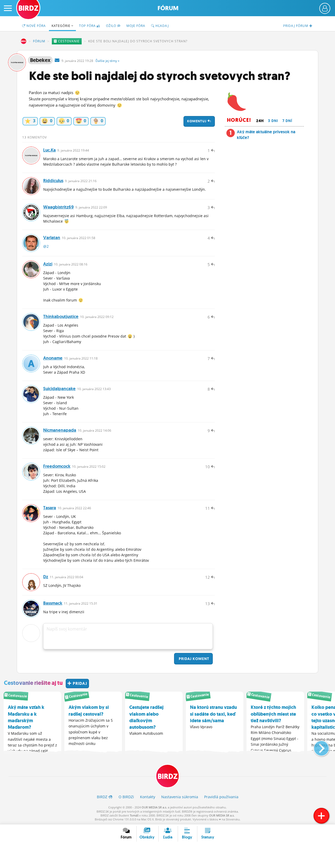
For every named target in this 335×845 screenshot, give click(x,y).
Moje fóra (135, 26)
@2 (46, 246)
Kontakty (147, 796)
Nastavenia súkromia (179, 796)
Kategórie (61, 26)
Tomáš (134, 815)
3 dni (273, 120)
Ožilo (111, 26)
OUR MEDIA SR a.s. (154, 807)
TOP (87, 26)
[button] (317, 746)
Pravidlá (221, 796)
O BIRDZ (126, 796)
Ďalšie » (107, 61)
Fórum (168, 8)
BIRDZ (23, 41)
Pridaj (193, 658)
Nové (35, 26)
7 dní (287, 120)
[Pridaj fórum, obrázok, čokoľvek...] (321, 816)
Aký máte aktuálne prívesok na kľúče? (266, 134)
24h (260, 120)
